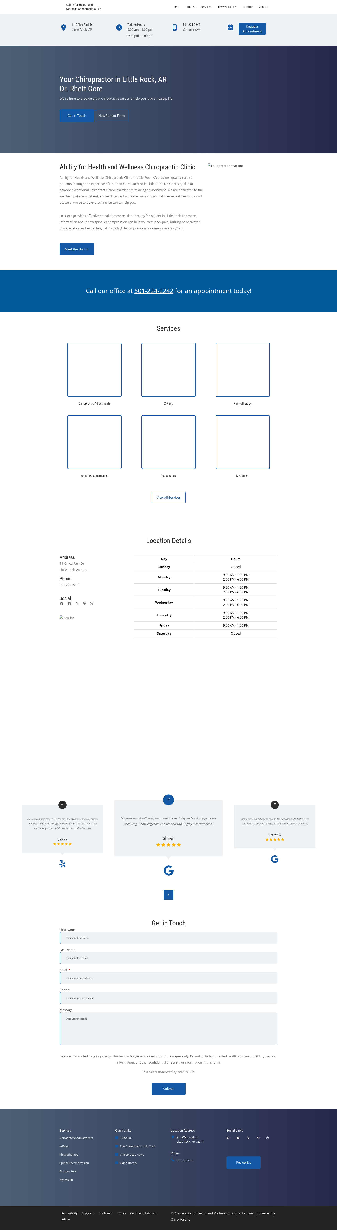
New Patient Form (111, 116)
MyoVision (66, 1180)
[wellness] (91, 603)
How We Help (225, 7)
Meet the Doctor (77, 249)
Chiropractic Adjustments (76, 1138)
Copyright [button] (88, 1213)
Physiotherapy (69, 1154)
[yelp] (77, 603)
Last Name (67, 950)
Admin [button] (65, 1219)
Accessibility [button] (69, 1213)
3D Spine (126, 1138)
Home (175, 7)
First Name (68, 930)
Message (66, 1010)
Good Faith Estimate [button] (143, 1213)
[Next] (168, 895)
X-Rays (64, 1146)
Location (247, 7)
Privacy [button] (121, 1213)
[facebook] (69, 603)
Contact (264, 7)
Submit (168, 1089)
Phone (64, 990)
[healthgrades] (84, 603)
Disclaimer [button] (106, 1213)
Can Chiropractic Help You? (137, 1146)
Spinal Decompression (74, 1163)
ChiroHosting (180, 1219)
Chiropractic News (132, 1154)
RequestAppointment (252, 28)
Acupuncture (68, 1171)
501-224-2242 (185, 1160)
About (188, 7)
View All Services (169, 497)
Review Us (243, 1162)
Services (206, 7)
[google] (62, 603)
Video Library (128, 1163)
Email (65, 970)
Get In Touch (76, 116)
